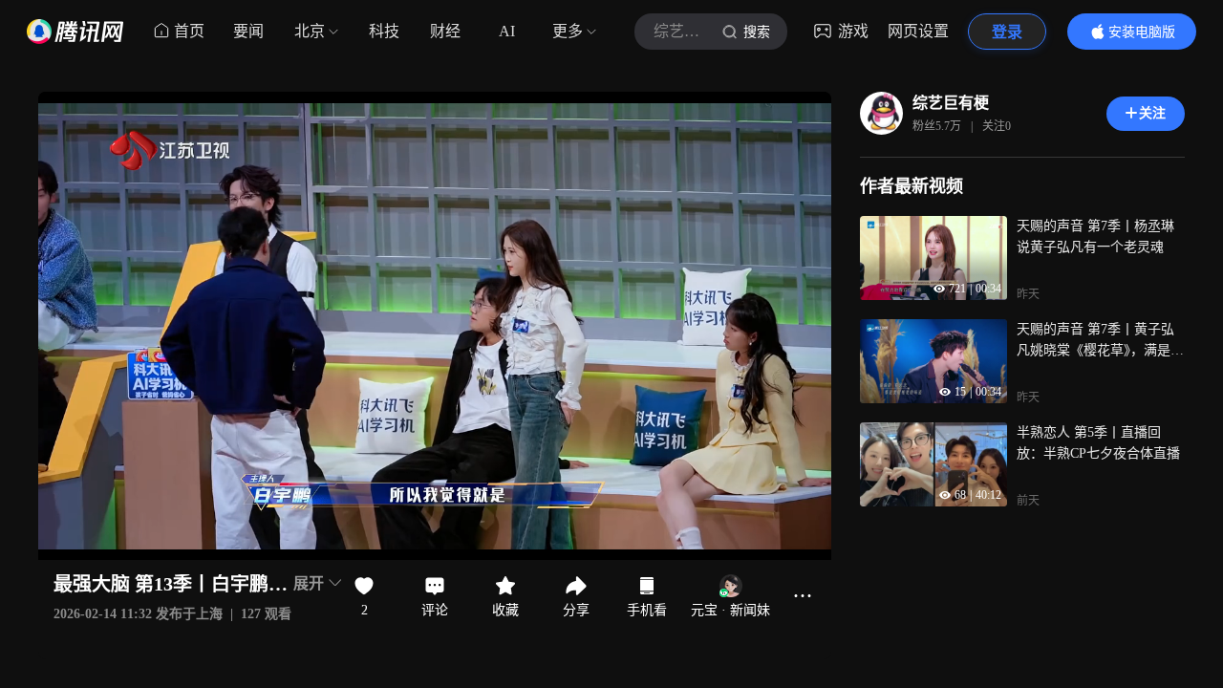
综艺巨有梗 (950, 103)
